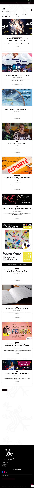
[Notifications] (26, 1)
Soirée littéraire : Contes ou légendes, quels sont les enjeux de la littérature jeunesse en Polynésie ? (17, 179)
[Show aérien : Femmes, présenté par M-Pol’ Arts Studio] (17, 199)
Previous (4, 389)
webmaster (14, 77)
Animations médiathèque (17, 175)
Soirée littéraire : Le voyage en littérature (17, 109)
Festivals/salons (17, 342)
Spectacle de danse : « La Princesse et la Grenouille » (17, 374)
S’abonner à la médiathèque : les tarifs (17, 309)
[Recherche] (31, 1)
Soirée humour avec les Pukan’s (17, 143)
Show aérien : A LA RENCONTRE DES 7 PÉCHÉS (17, 75)
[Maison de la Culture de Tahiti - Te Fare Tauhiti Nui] (17, 3)
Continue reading (17, 84)
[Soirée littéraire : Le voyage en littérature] (17, 97)
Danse (17, 206)
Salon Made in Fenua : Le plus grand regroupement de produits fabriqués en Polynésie (17, 345)
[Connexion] (30, 1)
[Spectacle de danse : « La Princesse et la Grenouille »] (17, 365)
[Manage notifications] (32, 484)
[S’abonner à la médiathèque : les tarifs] (17, 295)
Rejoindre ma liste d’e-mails (8, 479)
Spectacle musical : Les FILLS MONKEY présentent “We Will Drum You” (17, 39)
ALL (2, 14)
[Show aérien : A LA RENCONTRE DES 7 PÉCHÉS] (17, 62)
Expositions (17, 268)
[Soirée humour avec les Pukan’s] (17, 131)
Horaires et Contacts (17, 469)
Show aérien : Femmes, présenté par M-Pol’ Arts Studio (17, 209)
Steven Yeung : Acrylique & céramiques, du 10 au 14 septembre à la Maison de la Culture (17, 270)
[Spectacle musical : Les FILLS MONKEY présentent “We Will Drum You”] (17, 27)
